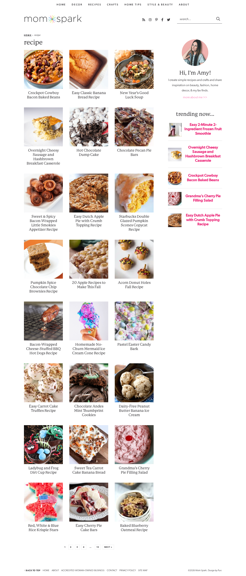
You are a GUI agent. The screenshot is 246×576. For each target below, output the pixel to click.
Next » (108, 547)
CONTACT (112, 570)
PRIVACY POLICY (127, 570)
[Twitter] (169, 19)
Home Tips (133, 4)
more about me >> (195, 97)
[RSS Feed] (144, 19)
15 (98, 547)
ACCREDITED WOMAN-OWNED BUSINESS (82, 570)
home (61, 4)
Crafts (113, 4)
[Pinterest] (157, 19)
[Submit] (218, 18)
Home (28, 35)
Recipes (94, 4)
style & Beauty (160, 4)
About (184, 4)
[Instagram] (150, 19)
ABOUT (55, 570)
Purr (219, 570)
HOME (46, 570)
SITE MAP (142, 570)
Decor (77, 4)
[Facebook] (163, 19)
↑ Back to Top (32, 570)
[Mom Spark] (53, 19)
